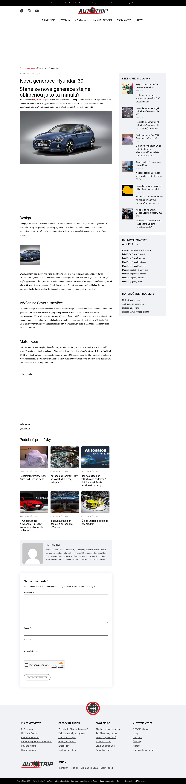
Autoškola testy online (106, 733)
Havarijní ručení (28, 750)
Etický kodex (106, 768)
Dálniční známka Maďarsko (134, 266)
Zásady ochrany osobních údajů (104, 781)
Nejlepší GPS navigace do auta (135, 312)
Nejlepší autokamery (131, 300)
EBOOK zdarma (141, 729)
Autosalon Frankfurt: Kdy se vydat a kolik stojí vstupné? (64, 479)
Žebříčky (137, 741)
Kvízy (135, 733)
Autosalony (30, 68)
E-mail (27, 640)
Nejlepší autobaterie (130, 308)
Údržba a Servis (29, 733)
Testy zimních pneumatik (100, 3)
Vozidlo (65, 20)
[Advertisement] (93, 46)
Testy (140, 20)
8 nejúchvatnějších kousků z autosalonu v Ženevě (62, 524)
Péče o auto (27, 729)
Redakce (74, 768)
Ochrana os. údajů (89, 768)
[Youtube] (36, 10)
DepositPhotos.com (138, 781)
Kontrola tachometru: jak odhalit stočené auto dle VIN (147, 111)
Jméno (27, 628)
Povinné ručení (116, 3)
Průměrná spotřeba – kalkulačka (36, 741)
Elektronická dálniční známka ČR (136, 250)
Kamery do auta (103, 741)
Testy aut (137, 737)
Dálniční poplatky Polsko (133, 277)
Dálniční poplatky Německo (134, 274)
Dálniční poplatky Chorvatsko (135, 270)
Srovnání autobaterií (105, 746)
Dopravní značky (57, 3)
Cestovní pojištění (129, 3)
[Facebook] (21, 10)
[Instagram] (29, 10)
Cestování (81, 20)
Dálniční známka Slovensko (134, 254)
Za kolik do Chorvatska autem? (73, 729)
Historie (137, 746)
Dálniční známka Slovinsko (134, 262)
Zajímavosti (124, 20)
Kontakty (63, 768)
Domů (22, 68)
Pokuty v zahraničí (67, 741)
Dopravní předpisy (67, 737)
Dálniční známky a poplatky (71, 733)
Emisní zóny (64, 746)
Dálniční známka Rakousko (134, 258)
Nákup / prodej (102, 20)
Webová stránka (31, 651)
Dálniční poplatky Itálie (132, 281)
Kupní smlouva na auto (144, 750)
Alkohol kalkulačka (71, 3)
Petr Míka (23, 74)
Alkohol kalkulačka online (108, 729)
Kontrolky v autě (84, 3)
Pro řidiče (48, 20)
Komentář (29, 592)
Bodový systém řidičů (106, 737)
